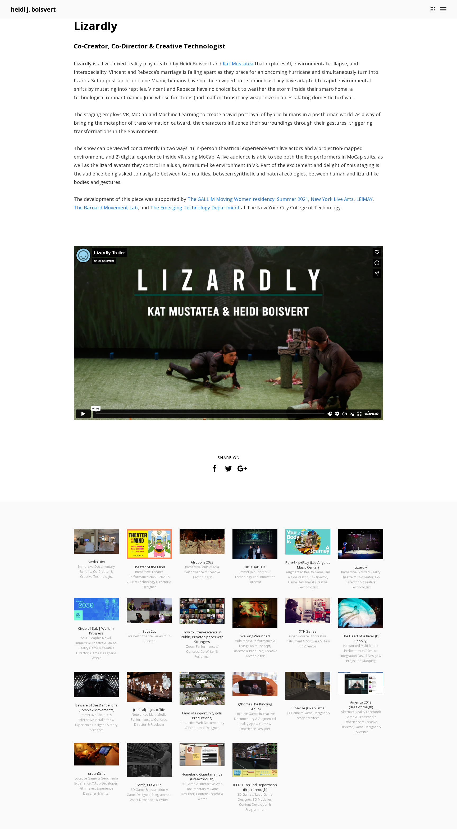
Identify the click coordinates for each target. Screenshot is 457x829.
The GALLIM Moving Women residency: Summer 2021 (248, 199)
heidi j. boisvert (33, 9)
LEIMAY (364, 199)
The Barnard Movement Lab (106, 207)
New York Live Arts (332, 199)
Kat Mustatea (238, 63)
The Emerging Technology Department (195, 207)
